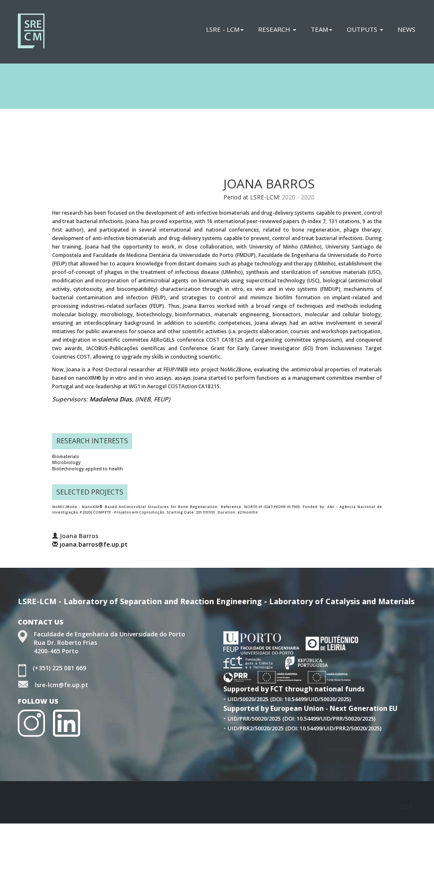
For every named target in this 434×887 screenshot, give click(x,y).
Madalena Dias (110, 399)
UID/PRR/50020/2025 (254, 718)
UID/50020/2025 (248, 699)
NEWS (406, 29)
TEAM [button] (319, 29)
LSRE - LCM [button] (222, 29)
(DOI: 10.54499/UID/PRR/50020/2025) (329, 718)
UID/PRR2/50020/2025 (256, 728)
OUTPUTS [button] (363, 29)
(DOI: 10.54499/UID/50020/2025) (310, 699)
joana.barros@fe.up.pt (94, 544)
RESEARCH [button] (275, 29)
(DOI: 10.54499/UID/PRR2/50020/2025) (333, 728)
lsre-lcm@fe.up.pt (61, 685)
